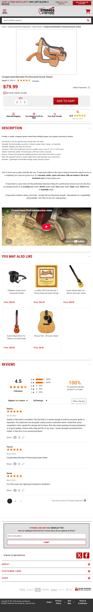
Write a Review (79, 401)
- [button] (89, 128)
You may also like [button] (46, 256)
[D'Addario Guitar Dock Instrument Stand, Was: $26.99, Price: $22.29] (17, 276)
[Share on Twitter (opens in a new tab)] (19, 438)
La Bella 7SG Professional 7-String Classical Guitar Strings (46, 291)
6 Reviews (35, 81)
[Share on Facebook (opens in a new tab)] (15, 438)
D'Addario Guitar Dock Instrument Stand (17, 291)
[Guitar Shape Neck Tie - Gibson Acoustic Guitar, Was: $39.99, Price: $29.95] (76, 276)
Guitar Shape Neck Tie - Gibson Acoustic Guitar (76, 291)
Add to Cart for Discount (82, 3)
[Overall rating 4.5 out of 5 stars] (24, 81)
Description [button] (46, 128)
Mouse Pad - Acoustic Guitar (46, 336)
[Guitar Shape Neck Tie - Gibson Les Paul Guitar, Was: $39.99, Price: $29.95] (17, 322)
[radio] (46, 379)
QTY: (21, 98)
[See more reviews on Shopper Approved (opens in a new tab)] (23, 438)
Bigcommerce (30, 603)
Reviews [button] (46, 364)
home (49, 602)
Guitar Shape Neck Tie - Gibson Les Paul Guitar (16, 337)
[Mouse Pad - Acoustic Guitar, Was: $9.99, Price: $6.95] (46, 322)
